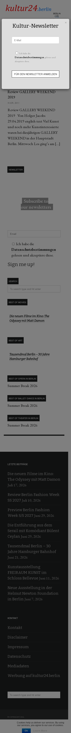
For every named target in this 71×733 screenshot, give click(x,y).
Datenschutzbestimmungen (29, 57)
